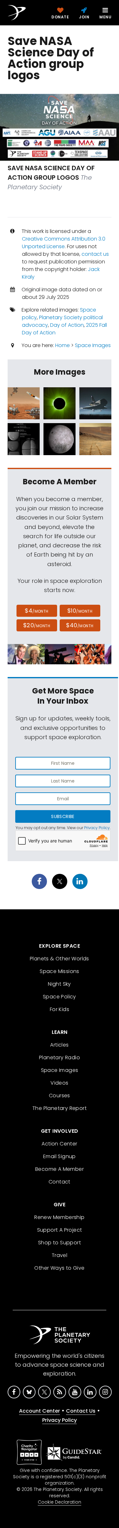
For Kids (59, 1009)
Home (62, 345)
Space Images (93, 345)
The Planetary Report (59, 1108)
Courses (59, 1095)
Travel (59, 1255)
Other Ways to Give (59, 1268)
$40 (79, 625)
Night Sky (59, 984)
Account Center (39, 1411)
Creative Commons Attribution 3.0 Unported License (63, 242)
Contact (59, 1181)
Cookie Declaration (59, 1502)
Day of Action (67, 325)
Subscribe (62, 816)
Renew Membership (59, 1217)
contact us (95, 254)
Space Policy (59, 996)
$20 (36, 625)
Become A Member (59, 1169)
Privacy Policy (97, 827)
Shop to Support (59, 1242)
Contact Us (81, 1411)
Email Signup (59, 1156)
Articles (59, 1044)
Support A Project (59, 1230)
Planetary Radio (59, 1057)
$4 (37, 611)
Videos (59, 1082)
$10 (79, 611)
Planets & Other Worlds (59, 958)
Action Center (59, 1143)
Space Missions (59, 971)
